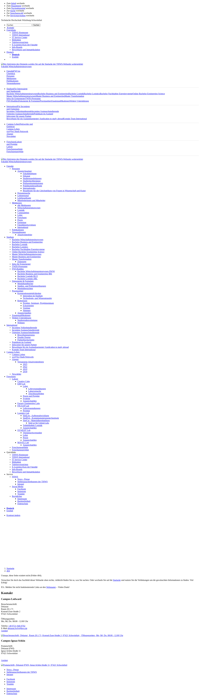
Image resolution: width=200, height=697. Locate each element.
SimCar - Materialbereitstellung (36, 420)
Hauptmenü (16, 6)
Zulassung (21, 261)
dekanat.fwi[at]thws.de (17, 628)
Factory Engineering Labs (28, 403)
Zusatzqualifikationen (60, 101)
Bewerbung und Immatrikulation (26, 49)
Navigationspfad (18, 8)
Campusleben (23, 213)
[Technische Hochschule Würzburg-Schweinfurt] (42, 64)
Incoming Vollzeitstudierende (19, 111)
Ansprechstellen (24, 313)
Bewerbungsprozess (26, 335)
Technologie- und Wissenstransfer (37, 298)
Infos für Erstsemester (16, 98)
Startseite (10, 568)
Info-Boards (17, 47)
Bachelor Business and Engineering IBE (34, 274)
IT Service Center (19, 37)
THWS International (21, 35)
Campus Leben (13, 129)
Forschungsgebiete (15, 149)
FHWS (15, 477)
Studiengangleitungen (32, 178)
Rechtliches (17, 496)
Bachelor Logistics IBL (27, 279)
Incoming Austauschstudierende (45, 111)
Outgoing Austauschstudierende (20, 114)
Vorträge (26, 308)
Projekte (26, 411)
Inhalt (13, 3)
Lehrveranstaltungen (37, 389)
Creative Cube (23, 381)
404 (8, 571)
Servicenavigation (18, 15)
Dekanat (26, 176)
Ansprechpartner (24, 171)
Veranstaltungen (13, 83)
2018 (25, 371)
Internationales (29, 188)
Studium (17, 90)
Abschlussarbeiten (36, 393)
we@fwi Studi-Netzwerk (17, 131)
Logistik (20, 210)
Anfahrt (4, 631)
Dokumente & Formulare (29, 101)
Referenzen (22, 301)
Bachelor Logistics (92, 94)
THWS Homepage (20, 32)
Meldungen (11, 78)
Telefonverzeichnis (20, 42)
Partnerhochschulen (25, 340)
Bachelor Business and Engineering (53, 94)
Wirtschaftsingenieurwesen (28, 208)
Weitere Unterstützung (79, 101)
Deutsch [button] (10, 52)
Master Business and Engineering (50, 96)
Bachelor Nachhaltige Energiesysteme (116, 94)
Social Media (17, 486)
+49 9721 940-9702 (16, 626)
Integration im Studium (33, 296)
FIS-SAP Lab (23, 406)
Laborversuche (34, 391)
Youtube (21, 494)
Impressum (22, 499)
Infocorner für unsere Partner (19, 116)
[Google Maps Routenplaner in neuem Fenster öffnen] (62, 635)
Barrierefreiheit (23, 501)
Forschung (14, 143)
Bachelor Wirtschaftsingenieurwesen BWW (36, 271)
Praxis (20, 220)
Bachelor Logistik (76, 94)
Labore (10, 146)
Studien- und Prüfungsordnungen (31, 286)
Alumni (10, 134)
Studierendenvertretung (27, 320)
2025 (25, 364)
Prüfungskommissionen (33, 183)
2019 (25, 369)
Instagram (21, 491)
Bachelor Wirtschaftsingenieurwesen (22, 94)
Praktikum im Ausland (43, 114)
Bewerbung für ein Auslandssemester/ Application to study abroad (35, 119)
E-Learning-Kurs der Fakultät (24, 45)
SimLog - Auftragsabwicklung (36, 415)
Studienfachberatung (32, 181)
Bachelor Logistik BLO (27, 276)
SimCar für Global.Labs (38, 423)
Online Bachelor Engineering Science (149, 94)
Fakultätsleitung (29, 173)
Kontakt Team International (75, 119)
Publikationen (12, 81)
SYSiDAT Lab (23, 430)
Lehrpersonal (23, 195)
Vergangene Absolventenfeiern (30, 362)
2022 (25, 367)
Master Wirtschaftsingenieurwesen (21, 96)
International (18, 107)
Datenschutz (22, 503)
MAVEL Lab (23, 442)
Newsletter (11, 136)
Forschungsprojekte (15, 151)
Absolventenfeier (24, 235)
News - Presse (23, 479)
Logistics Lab (23, 413)
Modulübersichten (25, 288)
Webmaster (51, 587)
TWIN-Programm (33, 98)
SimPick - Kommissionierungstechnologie (41, 418)
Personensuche (23, 193)
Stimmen (26, 310)
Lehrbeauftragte (24, 198)
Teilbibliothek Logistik (32, 425)
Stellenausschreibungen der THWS (32, 481)
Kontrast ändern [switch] (13, 515)
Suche (13, 11)
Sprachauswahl (16, 13)
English (15, 57)
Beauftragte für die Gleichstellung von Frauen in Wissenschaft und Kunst (54, 190)
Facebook (21, 489)
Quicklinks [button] (11, 30)
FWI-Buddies (12, 101)
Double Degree (24, 337)
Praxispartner (45, 101)
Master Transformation (74, 96)
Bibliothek (16, 40)
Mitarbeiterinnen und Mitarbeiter (31, 200)
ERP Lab (21, 384)
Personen (10, 76)
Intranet (20, 484)
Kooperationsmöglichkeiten (29, 293)
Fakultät (13, 72)
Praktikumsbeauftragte (32, 186)
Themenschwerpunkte (32, 433)
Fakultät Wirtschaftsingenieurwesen (16, 66)
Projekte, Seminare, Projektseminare (38, 303)
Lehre (19, 215)
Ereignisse (21, 222)
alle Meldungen (24, 205)
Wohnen (21, 323)
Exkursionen (28, 305)
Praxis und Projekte (31, 396)
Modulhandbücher (25, 283)
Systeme (26, 398)
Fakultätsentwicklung (26, 225)
